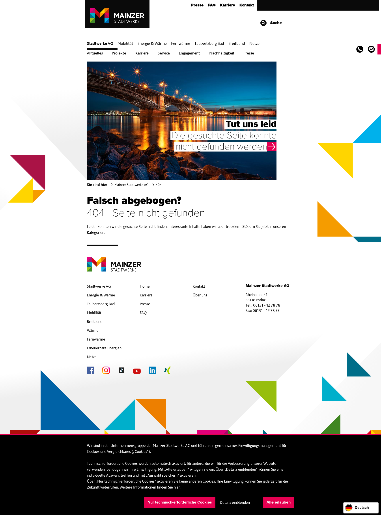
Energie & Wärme (152, 43)
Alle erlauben (279, 502)
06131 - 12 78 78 (266, 305)
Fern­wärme (180, 43)
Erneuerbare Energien (104, 348)
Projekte (119, 53)
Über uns (200, 295)
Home (145, 286)
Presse (197, 5)
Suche (275, 23)
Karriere (227, 5)
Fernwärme (96, 339)
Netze (254, 43)
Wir (90, 445)
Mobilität (125, 43)
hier (177, 487)
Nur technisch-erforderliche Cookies (180, 502)
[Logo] (114, 261)
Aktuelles (95, 53)
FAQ (212, 5)
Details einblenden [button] (235, 502)
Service (164, 53)
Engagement (189, 53)
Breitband (94, 321)
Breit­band (236, 43)
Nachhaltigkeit (221, 53)
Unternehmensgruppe (128, 445)
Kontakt (246, 5)
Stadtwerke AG (100, 43)
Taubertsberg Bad (209, 43)
